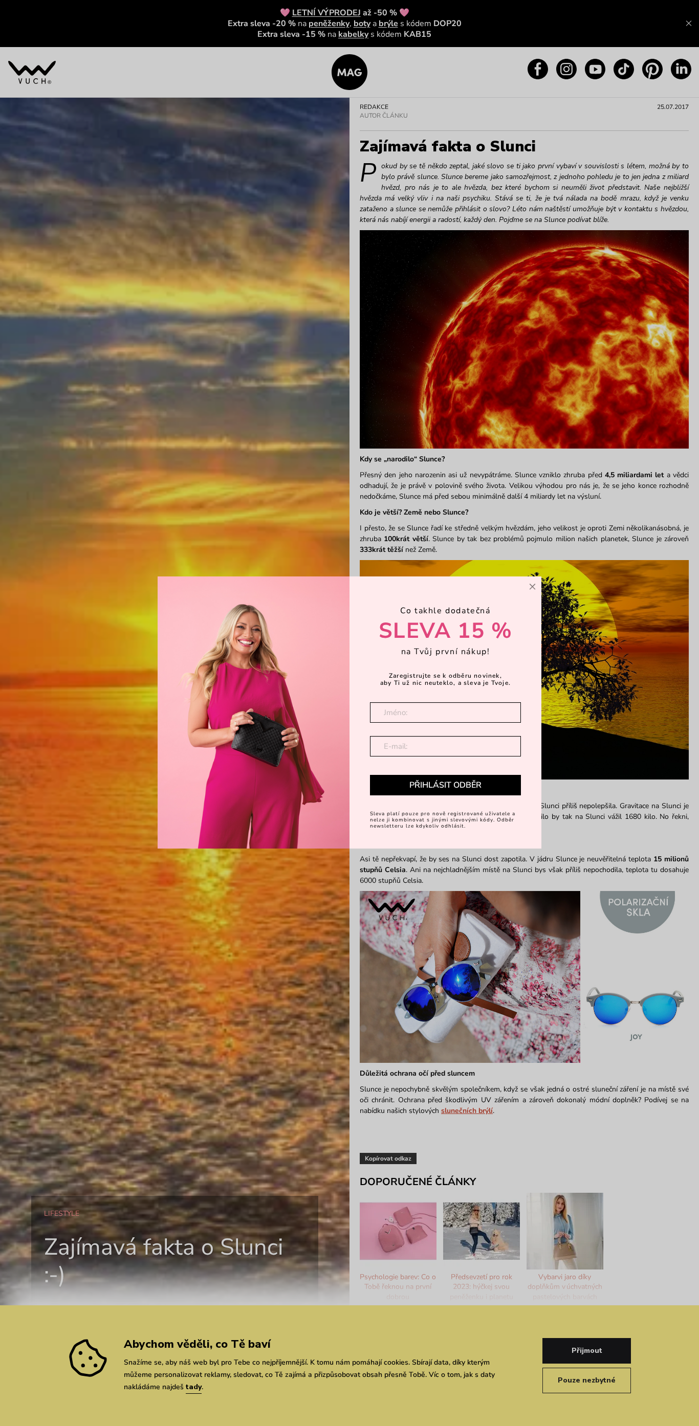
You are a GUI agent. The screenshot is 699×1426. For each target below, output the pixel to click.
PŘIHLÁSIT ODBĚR (445, 785)
